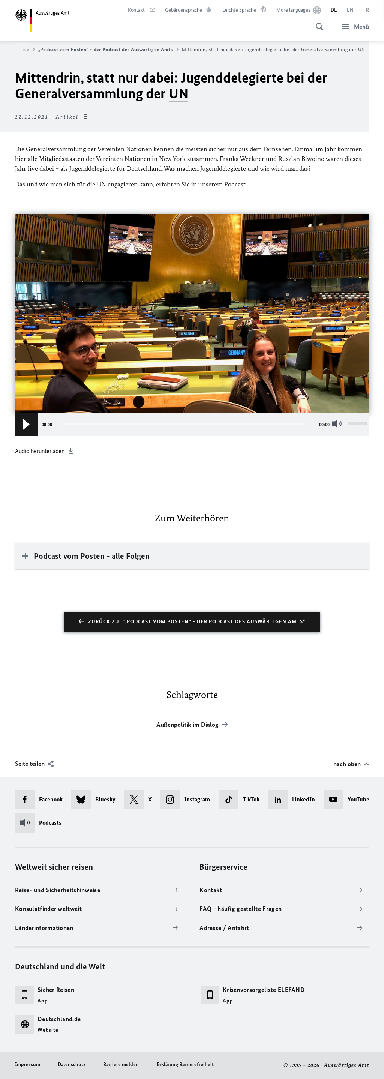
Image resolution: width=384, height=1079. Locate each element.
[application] (192, 424)
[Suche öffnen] (317, 22)
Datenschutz (72, 1064)
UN (362, 49)
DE (334, 10)
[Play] (26, 424)
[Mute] (338, 423)
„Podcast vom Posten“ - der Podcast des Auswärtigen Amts (105, 49)
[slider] (358, 424)
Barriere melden (121, 1064)
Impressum (27, 1064)
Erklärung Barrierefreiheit (185, 1064)
